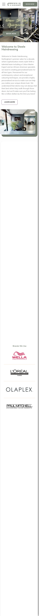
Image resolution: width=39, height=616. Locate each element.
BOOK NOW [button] (30, 4)
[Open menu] (3, 4)
